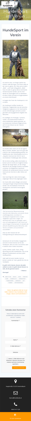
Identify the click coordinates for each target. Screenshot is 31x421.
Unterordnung (18, 282)
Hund (6, 278)
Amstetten (8, 276)
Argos (14, 276)
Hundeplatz (13, 278)
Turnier (10, 282)
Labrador (18, 280)
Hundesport (22, 278)
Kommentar (15, 320)
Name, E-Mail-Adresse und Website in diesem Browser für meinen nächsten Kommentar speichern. (15, 361)
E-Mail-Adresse (15, 346)
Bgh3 (19, 276)
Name (15, 340)
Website (15, 352)
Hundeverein (9, 280)
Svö (24, 280)
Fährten (25, 276)
